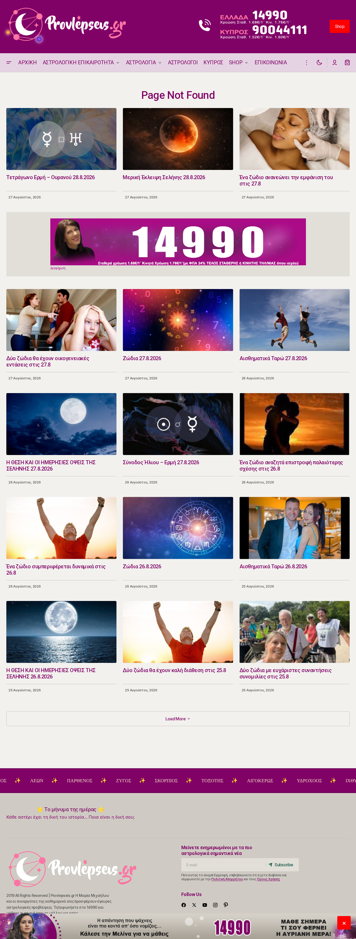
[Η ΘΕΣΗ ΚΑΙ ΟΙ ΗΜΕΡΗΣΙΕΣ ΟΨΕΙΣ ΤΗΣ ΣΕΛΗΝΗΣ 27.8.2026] (61, 424)
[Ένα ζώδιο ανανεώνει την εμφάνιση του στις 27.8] (295, 139)
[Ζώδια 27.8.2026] (178, 320)
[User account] (334, 62)
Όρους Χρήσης (268, 879)
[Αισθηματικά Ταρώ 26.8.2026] (295, 528)
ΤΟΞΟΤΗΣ (179, 780)
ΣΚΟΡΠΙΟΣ (132, 780)
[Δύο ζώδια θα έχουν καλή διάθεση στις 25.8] (178, 632)
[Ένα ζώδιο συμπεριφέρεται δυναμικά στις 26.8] (61, 528)
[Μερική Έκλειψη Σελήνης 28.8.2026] (178, 139)
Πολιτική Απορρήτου (227, 879)
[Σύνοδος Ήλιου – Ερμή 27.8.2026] (178, 424)
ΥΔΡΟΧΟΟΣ (276, 780)
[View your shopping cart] (347, 62)
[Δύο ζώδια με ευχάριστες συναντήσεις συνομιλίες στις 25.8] (295, 632)
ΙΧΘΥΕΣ (320, 780)
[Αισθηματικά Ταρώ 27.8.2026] (295, 320)
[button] (9, 62)
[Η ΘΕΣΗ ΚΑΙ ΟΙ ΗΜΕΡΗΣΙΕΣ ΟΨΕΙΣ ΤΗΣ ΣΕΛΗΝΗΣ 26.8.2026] (61, 632)
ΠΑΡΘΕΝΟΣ (46, 780)
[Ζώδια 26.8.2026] (178, 528)
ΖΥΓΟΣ (90, 780)
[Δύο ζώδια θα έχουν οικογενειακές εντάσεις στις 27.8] (61, 320)
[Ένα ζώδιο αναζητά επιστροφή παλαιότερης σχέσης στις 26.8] (295, 424)
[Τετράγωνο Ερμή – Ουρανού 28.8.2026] (61, 139)
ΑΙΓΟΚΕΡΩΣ (227, 780)
